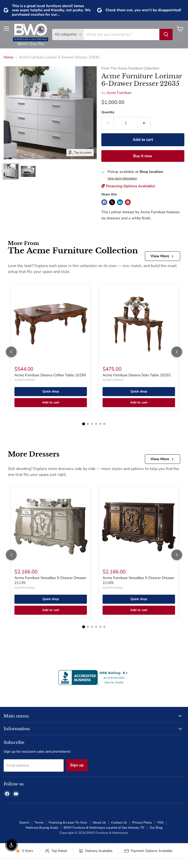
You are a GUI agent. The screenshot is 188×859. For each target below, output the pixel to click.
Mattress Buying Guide (42, 828)
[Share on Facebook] (104, 202)
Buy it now (142, 156)
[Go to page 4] (96, 424)
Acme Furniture (118, 92)
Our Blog (156, 828)
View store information (122, 178)
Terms (39, 822)
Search (24, 822)
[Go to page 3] (92, 424)
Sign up (77, 765)
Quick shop (50, 391)
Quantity (107, 112)
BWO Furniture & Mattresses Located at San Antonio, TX (104, 828)
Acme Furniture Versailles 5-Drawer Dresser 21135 (50, 580)
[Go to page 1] (83, 424)
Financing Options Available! (130, 186)
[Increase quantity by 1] (144, 123)
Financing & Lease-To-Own (68, 822)
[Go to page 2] (88, 424)
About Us (99, 822)
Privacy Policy (142, 822)
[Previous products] (11, 351)
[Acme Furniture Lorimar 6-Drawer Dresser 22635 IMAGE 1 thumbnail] (11, 171)
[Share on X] (112, 202)
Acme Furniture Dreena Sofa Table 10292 (137, 375)
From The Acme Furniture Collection (130, 68)
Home (8, 57)
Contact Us (119, 822)
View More (160, 256)
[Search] (166, 34)
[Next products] (176, 351)
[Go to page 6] (104, 424)
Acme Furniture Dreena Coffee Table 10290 (50, 375)
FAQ (160, 822)
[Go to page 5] (100, 424)
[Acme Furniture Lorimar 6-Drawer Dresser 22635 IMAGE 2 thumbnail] (28, 171)
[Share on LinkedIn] (120, 202)
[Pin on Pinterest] (128, 202)
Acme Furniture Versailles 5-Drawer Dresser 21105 (138, 580)
